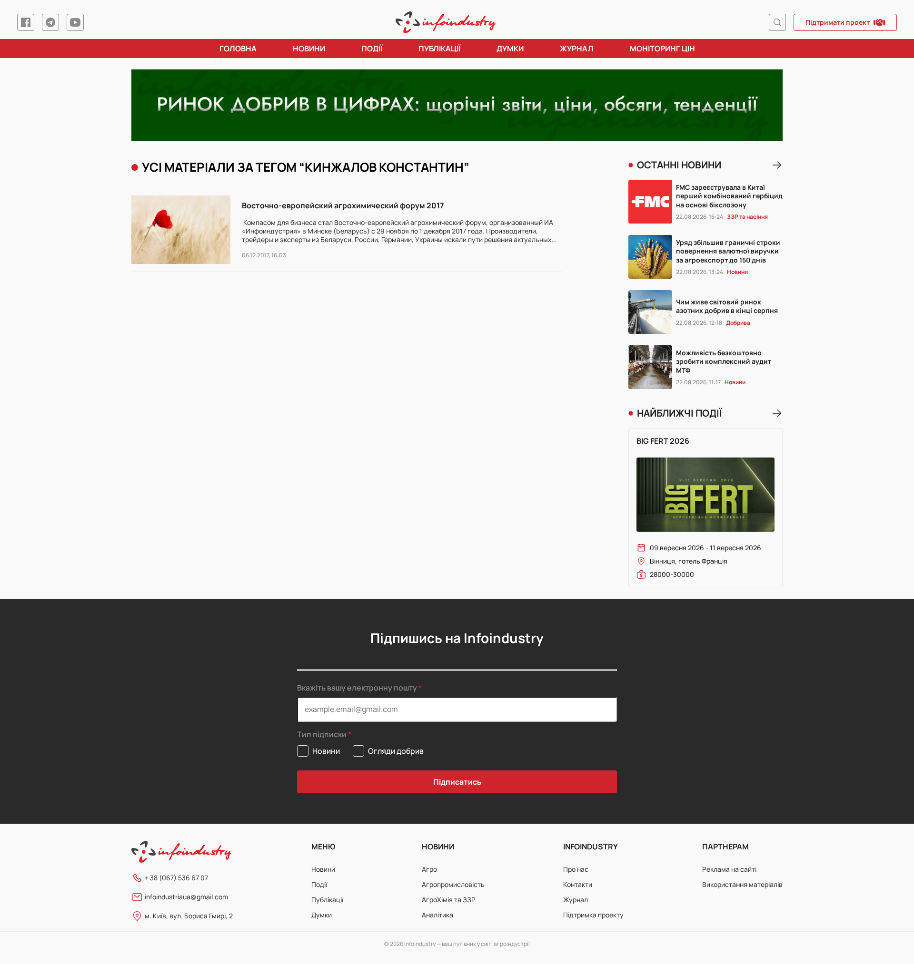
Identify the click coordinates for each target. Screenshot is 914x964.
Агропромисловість (453, 884)
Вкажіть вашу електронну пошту (357, 687)
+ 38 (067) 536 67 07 (176, 877)
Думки (510, 48)
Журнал (577, 48)
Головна (238, 48)
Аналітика (437, 914)
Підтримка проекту (593, 914)
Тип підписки (322, 735)
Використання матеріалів (742, 884)
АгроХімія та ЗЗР (449, 899)
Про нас (575, 869)
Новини (309, 48)
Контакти (577, 884)
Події (371, 48)
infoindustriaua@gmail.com (186, 896)
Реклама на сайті (729, 869)
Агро (429, 869)
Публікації (439, 48)
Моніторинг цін (662, 48)
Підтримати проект (837, 22)
